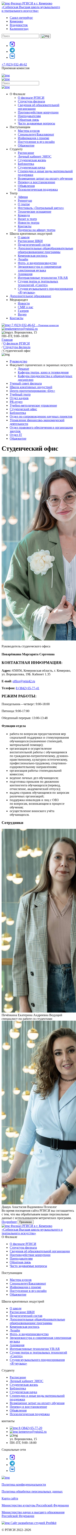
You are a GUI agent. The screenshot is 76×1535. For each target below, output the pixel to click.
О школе (24, 237)
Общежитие (26, 145)
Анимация (25, 274)
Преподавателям (29, 116)
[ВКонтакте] (12, 57)
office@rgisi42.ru (24, 681)
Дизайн (23, 259)
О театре (24, 204)
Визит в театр (27, 219)
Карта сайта (10, 1498)
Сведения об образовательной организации (40, 1251)
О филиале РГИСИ (31, 97)
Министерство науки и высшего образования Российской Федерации (33, 1514)
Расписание (26, 153)
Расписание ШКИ (30, 241)
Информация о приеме (33, 138)
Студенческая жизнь (32, 160)
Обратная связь (28, 119)
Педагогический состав (34, 244)
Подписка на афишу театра (36, 230)
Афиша (23, 197)
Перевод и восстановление (36, 182)
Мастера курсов (29, 130)
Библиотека (26, 164)
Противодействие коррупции (38, 112)
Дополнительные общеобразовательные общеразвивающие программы (45, 250)
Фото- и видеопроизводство (37, 263)
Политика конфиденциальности (24, 1484)
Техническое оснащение (34, 211)
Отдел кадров (19, 398)
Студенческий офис (23, 409)
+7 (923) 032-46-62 (14, 64)
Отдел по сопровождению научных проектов (41, 416)
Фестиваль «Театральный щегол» (41, 208)
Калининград (19, 28)
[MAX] (12, 45)
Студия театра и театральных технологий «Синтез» (38, 283)
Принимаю (25, 1222)
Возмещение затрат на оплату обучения (45, 178)
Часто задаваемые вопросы (36, 123)
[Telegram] (12, 51)
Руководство (18, 361)
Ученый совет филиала (26, 383)
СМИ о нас (25, 307)
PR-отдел (16, 401)
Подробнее (9, 1222)
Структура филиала (31, 101)
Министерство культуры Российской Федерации (35, 1505)
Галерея (23, 310)
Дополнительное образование (30, 296)
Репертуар (25, 200)
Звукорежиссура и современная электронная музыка (39, 268)
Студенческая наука (31, 167)
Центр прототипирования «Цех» (32, 390)
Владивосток (19, 25)
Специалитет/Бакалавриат (36, 134)
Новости (24, 303)
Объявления (26, 186)
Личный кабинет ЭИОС (34, 156)
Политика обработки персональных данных (32, 1491)
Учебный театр (20, 394)
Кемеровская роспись (32, 255)
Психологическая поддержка (38, 189)
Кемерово (16, 21)
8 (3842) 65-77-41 (27, 688)
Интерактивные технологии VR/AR (43, 277)
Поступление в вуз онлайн (36, 141)
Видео (22, 314)
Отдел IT (16, 435)
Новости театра (28, 222)
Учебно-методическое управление (33, 405)
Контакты (24, 226)
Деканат (23, 368)
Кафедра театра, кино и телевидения (43, 372)
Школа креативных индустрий (31, 387)
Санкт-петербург (21, 17)
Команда (24, 215)
